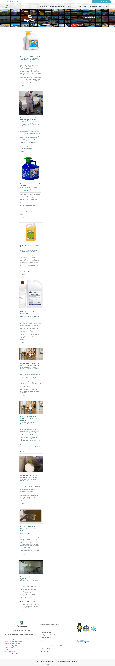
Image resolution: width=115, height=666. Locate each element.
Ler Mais (22, 85)
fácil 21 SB (36, 61)
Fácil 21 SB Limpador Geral (30, 56)
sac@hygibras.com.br (11, 651)
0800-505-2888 (8, 647)
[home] (21, 621)
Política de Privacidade (42, 661)
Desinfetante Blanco (25, 211)
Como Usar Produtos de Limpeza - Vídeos (29, 59)
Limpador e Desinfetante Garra (28, 446)
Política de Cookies (52, 661)
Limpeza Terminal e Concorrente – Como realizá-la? (28, 528)
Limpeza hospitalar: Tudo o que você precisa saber (30, 119)
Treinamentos (23, 61)
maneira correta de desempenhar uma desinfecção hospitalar (29, 142)
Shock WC (22, 208)
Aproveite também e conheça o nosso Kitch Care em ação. (30, 270)
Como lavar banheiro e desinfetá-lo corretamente (30, 476)
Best (21, 214)
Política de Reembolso (73, 661)
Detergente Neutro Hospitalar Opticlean (28, 312)
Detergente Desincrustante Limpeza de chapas (30, 246)
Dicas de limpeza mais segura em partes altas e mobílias (29, 418)
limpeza (36, 488)
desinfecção (23, 541)
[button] (110, 6)
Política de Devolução (62, 661)
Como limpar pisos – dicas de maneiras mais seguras (29, 364)
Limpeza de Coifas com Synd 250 (28, 578)
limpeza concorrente (30, 124)
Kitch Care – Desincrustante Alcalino (30, 185)
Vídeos (28, 61)
